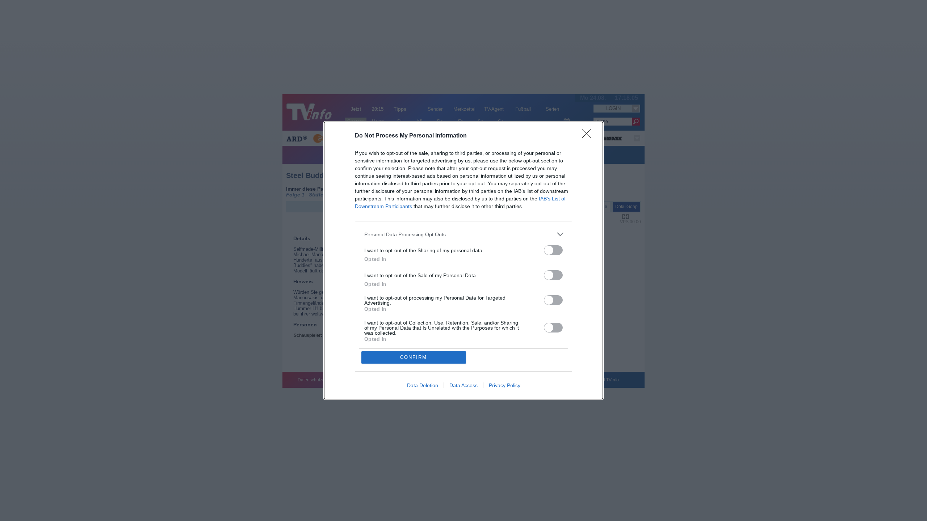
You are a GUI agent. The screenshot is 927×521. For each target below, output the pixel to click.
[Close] (589, 136)
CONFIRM (413, 357)
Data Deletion (422, 385)
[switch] (553, 250)
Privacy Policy (504, 385)
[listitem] (463, 234)
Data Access (463, 385)
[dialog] (463, 260)
